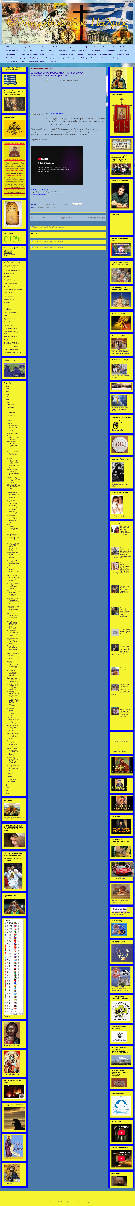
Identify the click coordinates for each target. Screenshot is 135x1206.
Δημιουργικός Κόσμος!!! (11, 319)
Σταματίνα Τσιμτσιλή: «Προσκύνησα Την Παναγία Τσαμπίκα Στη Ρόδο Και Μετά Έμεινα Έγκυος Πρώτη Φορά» (120, 568)
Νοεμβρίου (11, 407)
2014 (7, 785)
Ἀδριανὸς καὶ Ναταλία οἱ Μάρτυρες (14, 162)
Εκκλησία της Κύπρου (10, 328)
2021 (7, 386)
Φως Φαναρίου (8, 340)
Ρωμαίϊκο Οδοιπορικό (10, 283)
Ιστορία (51, 54)
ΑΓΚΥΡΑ (6, 286)
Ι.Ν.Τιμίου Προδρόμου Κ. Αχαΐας (33, 54)
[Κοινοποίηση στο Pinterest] (81, 204)
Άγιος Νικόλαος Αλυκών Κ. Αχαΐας (36, 47)
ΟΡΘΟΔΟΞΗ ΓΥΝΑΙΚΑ (11, 349)
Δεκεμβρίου (11, 404)
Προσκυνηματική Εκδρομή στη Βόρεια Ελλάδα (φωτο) (12, 743)
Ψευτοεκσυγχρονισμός (37, 61)
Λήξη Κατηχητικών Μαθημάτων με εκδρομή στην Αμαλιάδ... (13, 585)
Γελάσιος (22, 168)
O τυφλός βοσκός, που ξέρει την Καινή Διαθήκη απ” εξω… (12, 648)
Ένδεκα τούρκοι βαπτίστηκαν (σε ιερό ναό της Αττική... (13, 578)
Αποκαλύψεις (84, 47)
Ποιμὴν (6, 178)
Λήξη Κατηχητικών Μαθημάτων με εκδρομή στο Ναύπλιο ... (13, 686)
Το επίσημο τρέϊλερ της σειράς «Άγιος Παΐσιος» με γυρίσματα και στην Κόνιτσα (124, 612)
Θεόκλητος (17, 187)
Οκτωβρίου (11, 410)
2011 (7, 793)
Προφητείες (50, 58)
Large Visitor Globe (120, 751)
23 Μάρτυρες (8, 163)
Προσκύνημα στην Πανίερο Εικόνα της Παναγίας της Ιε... (13, 601)
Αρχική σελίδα (66, 218)
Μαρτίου (10, 776)
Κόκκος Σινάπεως (9, 322)
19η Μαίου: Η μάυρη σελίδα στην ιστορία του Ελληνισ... (13, 593)
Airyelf (78, 1202)
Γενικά (42, 50)
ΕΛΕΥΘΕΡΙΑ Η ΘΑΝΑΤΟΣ (12, 336)
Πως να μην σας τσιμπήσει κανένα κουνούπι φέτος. (13, 679)
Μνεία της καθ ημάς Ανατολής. (13, 289)
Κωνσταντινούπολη (66, 54)
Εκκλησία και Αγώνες (79, 50)
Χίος (22, 61)
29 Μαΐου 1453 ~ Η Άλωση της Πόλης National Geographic (13, 480)
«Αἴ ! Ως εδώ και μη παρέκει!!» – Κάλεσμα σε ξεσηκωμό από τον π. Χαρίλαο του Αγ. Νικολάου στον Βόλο (121, 689)
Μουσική (9, 58)
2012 (7, 790)
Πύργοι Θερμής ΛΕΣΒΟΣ (11, 312)
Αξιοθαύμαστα (70, 47)
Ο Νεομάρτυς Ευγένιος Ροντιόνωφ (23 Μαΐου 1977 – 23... (12, 528)
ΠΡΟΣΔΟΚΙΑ (8, 293)
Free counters (8, 1016)
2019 (7, 391)
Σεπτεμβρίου (12, 412)
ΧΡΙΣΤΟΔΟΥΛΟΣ (11, 61)
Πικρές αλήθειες (35, 58)
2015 (7, 402)
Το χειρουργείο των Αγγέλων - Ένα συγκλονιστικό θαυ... (13, 608)
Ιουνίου (10, 420)
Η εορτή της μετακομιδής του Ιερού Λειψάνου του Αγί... (13, 694)
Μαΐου (10, 423)
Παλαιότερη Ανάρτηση (96, 218)
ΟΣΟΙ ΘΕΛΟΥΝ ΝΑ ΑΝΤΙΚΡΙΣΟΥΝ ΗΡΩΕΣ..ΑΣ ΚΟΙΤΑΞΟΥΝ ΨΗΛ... (13, 547)
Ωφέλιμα (53, 61)
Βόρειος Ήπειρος (12, 50)
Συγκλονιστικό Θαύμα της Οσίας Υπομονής (13, 437)
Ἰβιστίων (14, 165)
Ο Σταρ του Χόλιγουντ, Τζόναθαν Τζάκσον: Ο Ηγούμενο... (11, 712)
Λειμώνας (7, 302)
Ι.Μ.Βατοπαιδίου (11, 54)
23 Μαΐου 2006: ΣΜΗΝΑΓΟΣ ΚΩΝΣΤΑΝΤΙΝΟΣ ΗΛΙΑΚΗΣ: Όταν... (13, 537)
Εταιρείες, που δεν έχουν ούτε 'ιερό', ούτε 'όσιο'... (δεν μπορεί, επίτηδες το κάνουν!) (125, 530)
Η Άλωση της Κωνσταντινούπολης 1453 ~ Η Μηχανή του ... (13, 503)
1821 (7, 47)
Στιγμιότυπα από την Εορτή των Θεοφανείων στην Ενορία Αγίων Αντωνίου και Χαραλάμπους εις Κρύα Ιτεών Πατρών (121, 553)
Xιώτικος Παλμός (9, 273)
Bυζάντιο (17, 47)
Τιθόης (13, 166)
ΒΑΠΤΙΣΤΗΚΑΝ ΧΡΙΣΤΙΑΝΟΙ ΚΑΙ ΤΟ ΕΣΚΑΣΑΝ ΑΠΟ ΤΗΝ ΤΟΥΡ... (13, 752)
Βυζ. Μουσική (124, 47)
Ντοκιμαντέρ (20, 58)
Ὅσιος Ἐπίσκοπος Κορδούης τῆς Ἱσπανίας (14, 182)
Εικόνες (51, 50)
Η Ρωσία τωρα (8, 325)
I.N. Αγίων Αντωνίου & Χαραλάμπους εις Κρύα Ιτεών (13, 266)
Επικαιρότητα (110, 50)
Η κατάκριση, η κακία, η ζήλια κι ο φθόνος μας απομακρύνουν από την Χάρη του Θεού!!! (125, 712)
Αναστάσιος (7, 276)
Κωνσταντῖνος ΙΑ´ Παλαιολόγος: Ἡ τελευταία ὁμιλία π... (13, 472)
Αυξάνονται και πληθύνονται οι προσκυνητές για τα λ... (13, 563)
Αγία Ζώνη (7, 309)
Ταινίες (115, 58)
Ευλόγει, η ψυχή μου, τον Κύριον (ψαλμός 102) (125, 631)
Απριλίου (11, 773)
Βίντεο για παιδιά (109, 47)
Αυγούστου (11, 415)
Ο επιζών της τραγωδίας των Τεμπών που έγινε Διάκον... (12, 760)
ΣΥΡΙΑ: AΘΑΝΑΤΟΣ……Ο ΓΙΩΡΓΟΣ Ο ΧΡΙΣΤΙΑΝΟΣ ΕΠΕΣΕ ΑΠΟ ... (13, 664)
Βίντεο (96, 47)
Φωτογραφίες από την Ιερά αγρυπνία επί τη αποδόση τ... (13, 555)
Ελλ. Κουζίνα (96, 50)
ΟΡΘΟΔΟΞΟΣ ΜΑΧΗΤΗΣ (12, 346)
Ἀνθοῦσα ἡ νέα (13, 186)
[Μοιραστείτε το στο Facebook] (79, 204)
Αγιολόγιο (56, 47)
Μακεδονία (92, 54)
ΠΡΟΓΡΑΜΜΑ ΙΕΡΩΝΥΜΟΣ (12, 270)
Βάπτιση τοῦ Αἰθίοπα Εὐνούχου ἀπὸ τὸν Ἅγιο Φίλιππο (14, 184)
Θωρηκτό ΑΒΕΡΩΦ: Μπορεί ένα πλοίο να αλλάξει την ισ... (13, 656)
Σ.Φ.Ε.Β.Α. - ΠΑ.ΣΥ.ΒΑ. (11, 343)
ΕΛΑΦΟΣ (7, 315)
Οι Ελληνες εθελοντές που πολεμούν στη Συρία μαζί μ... (12, 616)
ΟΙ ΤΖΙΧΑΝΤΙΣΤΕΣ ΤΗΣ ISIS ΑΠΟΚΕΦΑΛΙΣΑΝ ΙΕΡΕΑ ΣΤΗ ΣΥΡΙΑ (13, 445)
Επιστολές (123, 50)
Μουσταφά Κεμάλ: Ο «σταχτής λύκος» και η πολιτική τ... (13, 640)
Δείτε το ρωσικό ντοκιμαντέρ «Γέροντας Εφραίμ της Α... (12, 510)
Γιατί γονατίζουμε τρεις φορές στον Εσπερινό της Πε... (13, 453)
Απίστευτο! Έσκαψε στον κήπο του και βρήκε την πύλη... (13, 735)
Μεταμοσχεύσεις (106, 54)
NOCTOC (7, 306)
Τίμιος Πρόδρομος (9, 280)
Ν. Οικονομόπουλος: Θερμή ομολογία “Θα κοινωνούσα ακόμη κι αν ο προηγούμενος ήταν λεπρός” (121, 649)
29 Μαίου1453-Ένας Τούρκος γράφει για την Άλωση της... (13, 487)
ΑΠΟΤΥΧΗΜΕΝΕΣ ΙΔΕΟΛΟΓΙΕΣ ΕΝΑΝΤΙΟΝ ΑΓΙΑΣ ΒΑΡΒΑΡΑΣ (13, 625)
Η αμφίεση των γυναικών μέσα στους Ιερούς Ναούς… (12, 633)
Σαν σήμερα (72, 58)
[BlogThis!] (75, 204)
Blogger (88, 1202)
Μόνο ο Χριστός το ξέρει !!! (125, 668)
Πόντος (61, 58)
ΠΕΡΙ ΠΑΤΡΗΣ (8, 296)
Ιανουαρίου (11, 781)
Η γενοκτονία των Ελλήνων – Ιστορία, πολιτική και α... (13, 570)
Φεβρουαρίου (12, 779)
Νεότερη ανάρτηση (38, 218)
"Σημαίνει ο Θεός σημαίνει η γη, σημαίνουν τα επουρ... (12, 428)
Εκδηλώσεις (63, 50)
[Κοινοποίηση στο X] (77, 204)
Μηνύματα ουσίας (123, 54)
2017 (7, 397)
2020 (7, 389)
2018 (7, 394)
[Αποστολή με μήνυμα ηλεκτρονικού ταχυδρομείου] (73, 204)
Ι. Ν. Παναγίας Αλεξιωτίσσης (12, 262)
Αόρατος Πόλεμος (9, 299)
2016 (7, 399)
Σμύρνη (84, 58)
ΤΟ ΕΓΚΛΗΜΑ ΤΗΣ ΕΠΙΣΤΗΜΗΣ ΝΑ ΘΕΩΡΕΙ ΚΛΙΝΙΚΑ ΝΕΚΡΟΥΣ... (13, 703)
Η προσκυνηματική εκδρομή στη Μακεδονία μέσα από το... (13, 728)
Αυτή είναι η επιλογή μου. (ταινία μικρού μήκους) (12, 673)
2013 (7, 788)
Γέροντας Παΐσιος (29, 50)
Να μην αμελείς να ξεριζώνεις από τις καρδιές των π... (13, 768)
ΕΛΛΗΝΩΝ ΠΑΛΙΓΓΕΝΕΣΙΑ (12, 353)
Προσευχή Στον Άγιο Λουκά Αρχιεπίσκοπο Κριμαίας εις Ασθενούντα (124, 589)
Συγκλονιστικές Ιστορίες (99, 58)
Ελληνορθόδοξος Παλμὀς (51, 204)
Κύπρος (80, 54)
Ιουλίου (10, 418)
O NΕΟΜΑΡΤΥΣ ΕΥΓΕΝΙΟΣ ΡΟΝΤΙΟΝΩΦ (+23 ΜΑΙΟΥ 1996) (12, 519)
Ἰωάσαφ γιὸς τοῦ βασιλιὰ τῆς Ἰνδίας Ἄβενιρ (14, 167)
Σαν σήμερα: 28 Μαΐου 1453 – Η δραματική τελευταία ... (13, 495)
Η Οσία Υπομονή (12, 433)
